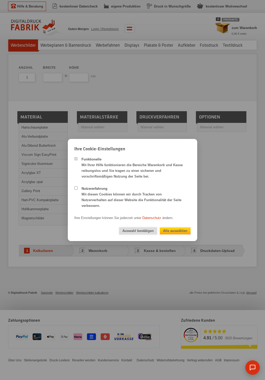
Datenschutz (151, 218)
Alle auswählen (175, 231)
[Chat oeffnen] (252, 367)
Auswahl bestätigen (138, 231)
